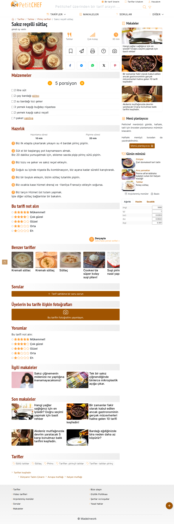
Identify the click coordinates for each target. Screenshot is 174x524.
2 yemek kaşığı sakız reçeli (31, 112)
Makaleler (90, 14)
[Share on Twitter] (103, 65)
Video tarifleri (20, 494)
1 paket (23, 118)
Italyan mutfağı (74, 477)
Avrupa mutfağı (55, 477)
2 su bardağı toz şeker (28, 101)
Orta (32, 226)
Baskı (156, 193)
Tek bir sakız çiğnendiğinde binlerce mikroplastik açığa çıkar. (103, 378)
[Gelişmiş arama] (149, 7)
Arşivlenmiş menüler (138, 193)
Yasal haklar (97, 504)
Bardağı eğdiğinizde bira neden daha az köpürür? (102, 434)
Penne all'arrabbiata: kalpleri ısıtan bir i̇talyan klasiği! (148, 176)
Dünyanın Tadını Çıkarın (32, 477)
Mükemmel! (37, 212)
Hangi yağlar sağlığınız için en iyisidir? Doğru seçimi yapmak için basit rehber (48, 412)
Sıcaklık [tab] (151, 201)
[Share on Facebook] (70, 65)
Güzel (33, 221)
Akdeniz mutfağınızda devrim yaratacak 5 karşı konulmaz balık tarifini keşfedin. (49, 436)
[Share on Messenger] (81, 65)
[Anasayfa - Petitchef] (13, 19)
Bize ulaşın (96, 489)
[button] (15, 51)
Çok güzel (36, 217)
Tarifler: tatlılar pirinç (101, 463)
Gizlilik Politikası (99, 494)
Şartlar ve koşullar (100, 499)
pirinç (35, 95)
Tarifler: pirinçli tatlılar (71, 463)
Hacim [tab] (138, 201)
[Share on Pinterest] (115, 65)
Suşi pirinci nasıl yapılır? (115, 272)
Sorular (125, 14)
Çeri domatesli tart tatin (148, 162)
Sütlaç (63, 270)
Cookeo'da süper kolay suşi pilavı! (91, 274)
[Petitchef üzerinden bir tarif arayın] (144, 7)
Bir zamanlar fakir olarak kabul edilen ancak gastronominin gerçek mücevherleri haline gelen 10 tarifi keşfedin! (92, 413)
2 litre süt (20, 90)
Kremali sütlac (21, 270)
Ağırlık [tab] (127, 201)
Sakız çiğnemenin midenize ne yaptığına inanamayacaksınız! (49, 377)
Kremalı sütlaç (45, 270)
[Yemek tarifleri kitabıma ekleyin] (71, 51)
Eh (31, 230)
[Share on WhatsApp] (92, 65)
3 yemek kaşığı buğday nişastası (35, 107)
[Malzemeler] (4, 261)
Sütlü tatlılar (22, 463)
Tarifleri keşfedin (22, 472)
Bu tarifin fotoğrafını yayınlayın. (66, 317)
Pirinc (50, 463)
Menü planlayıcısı (140, 145)
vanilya (28, 118)
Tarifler (56, 14)
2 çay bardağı (26, 95)
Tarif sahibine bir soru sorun (67, 293)
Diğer (156, 14)
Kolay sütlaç (142, 185)
